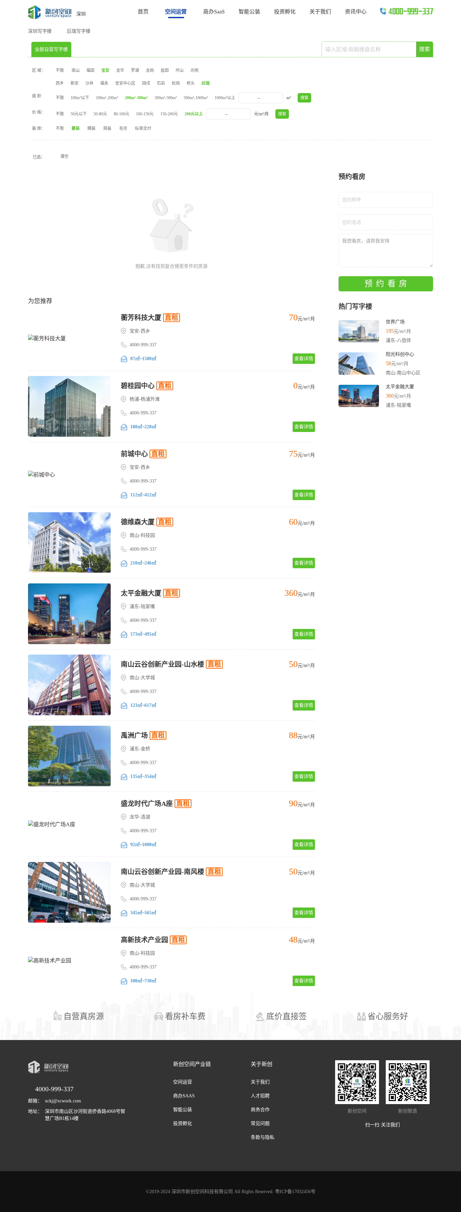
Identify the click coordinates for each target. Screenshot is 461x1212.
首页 (143, 12)
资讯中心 (356, 12)
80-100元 (121, 114)
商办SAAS (184, 1095)
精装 (91, 128)
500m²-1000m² (196, 97)
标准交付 (143, 128)
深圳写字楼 (40, 31)
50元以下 (79, 114)
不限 (60, 70)
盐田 (165, 70)
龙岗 (150, 70)
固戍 (146, 83)
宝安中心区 (125, 83)
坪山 (179, 70)
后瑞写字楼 (78, 31)
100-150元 (145, 114)
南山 (76, 70)
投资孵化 (285, 12)
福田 (90, 70)
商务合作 (260, 1109)
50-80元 (100, 114)
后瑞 (205, 83)
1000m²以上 (225, 97)
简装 (107, 128)
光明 (194, 70)
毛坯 (123, 128)
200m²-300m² (136, 97)
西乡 (60, 83)
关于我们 (320, 12)
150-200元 (169, 114)
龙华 (120, 70)
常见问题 (260, 1123)
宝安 (105, 70)
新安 (75, 83)
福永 (104, 83)
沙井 (89, 83)
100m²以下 (80, 97)
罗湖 (135, 70)
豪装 (76, 128)
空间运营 (182, 1082)
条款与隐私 (262, 1137)
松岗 (176, 83)
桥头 (191, 83)
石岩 (161, 83)
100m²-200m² (107, 97)
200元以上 (194, 114)
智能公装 (249, 12)
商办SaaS (214, 12)
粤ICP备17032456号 (295, 1191)
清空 (64, 156)
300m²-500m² (166, 97)
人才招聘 (260, 1095)
